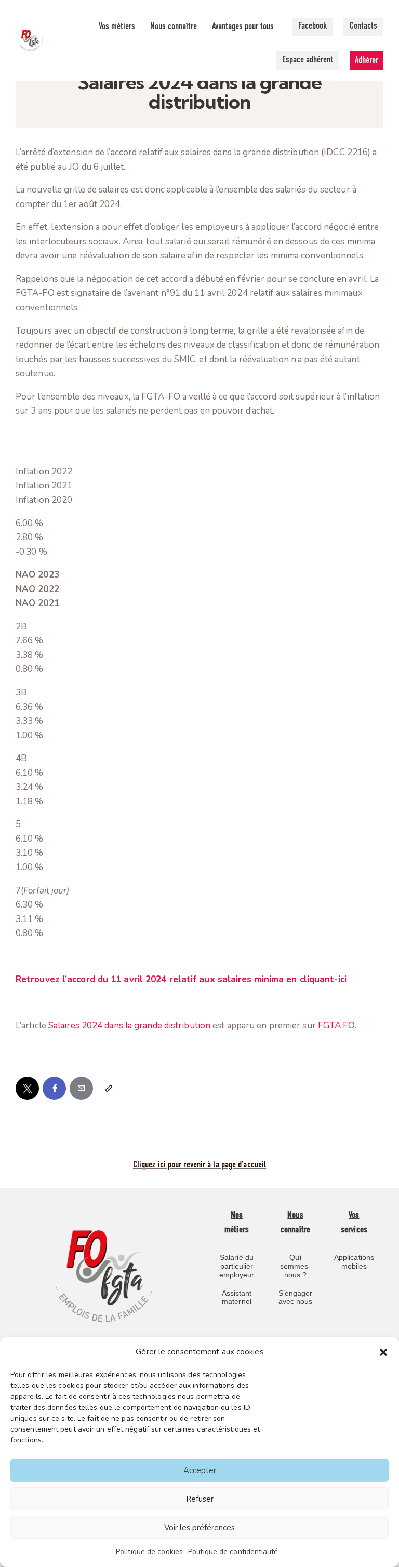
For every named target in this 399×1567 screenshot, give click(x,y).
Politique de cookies (149, 1552)
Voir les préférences (199, 1527)
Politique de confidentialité (233, 1552)
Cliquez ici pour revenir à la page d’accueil (199, 1165)
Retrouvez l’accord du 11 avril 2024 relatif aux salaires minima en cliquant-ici (181, 979)
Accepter (199, 1470)
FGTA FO (336, 1026)
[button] (383, 1352)
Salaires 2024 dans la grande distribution (129, 1026)
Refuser (200, 1499)
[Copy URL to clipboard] (108, 1088)
